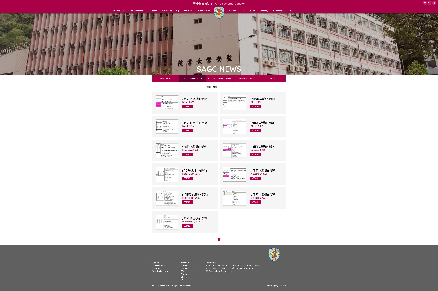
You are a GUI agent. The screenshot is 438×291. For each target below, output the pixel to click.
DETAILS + (187, 106)
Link (290, 10)
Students (152, 10)
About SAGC (118, 10)
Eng (429, 3)
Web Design (271, 286)
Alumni (253, 10)
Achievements (136, 10)
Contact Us (278, 10)
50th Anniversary (170, 10)
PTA (242, 10)
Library (264, 10)
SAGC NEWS (165, 78)
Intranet (232, 10)
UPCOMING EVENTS (192, 78)
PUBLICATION (245, 78)
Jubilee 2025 (204, 10)
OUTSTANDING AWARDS (219, 78)
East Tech (282, 286)
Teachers (188, 10)
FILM (272, 78)
